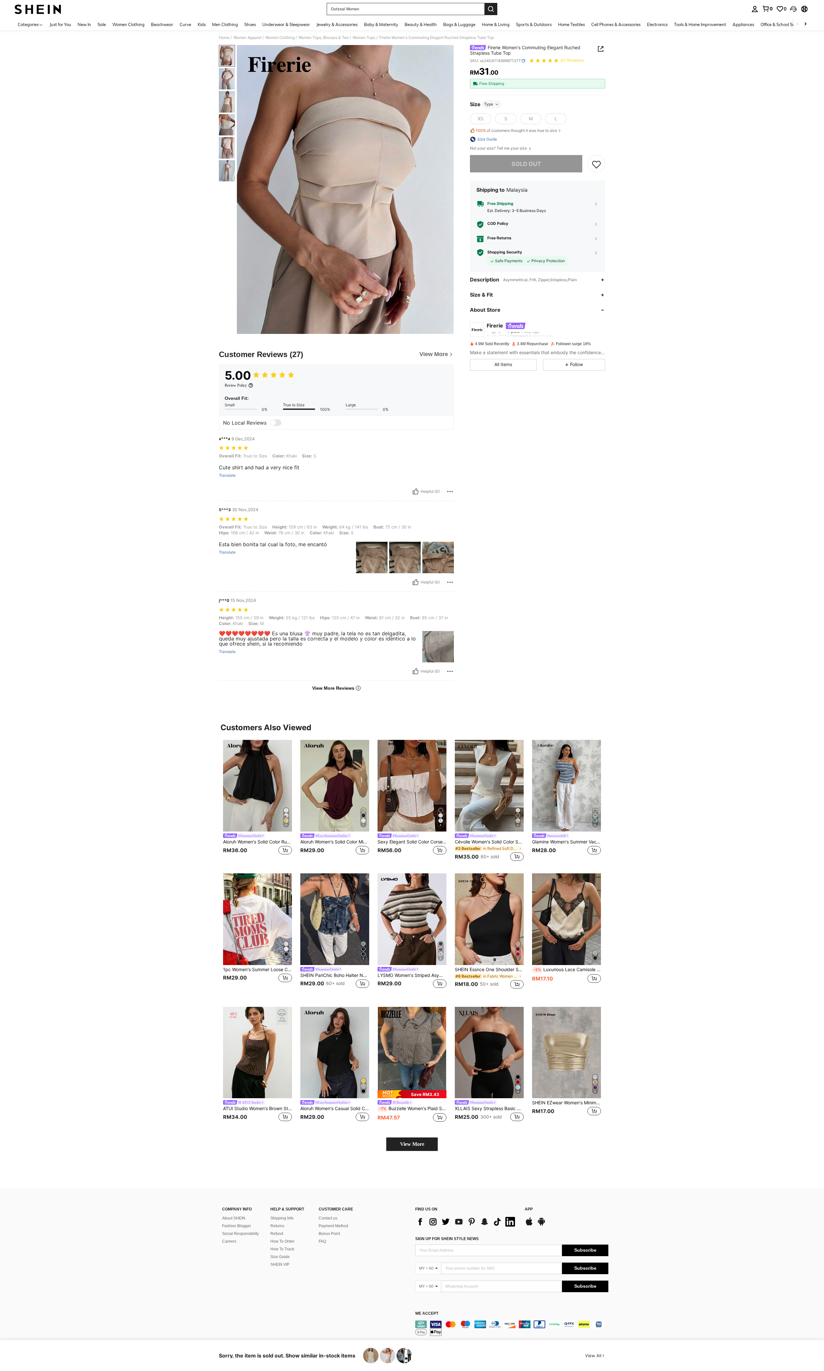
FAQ (322, 1241)
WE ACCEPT (426, 1313)
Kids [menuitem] (202, 24)
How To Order (282, 1241)
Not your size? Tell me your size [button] (499, 148)
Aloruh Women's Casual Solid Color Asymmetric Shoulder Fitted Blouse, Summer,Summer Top (334, 1108)
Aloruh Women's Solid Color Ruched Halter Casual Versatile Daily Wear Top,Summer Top (257, 841)
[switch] (275, 422)
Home (224, 37)
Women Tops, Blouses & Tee (323, 37)
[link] (767, 9)
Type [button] (488, 104)
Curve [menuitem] (185, 24)
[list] (466, 1222)
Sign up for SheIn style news (447, 1239)
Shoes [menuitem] (250, 24)
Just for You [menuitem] (60, 24)
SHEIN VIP (279, 1264)
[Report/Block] (450, 491)
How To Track (282, 1249)
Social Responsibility (240, 1233)
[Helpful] (415, 491)
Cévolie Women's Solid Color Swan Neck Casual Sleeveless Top (489, 841)
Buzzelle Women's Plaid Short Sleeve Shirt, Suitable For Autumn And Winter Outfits (412, 1108)
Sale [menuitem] (102, 24)
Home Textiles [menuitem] (571, 24)
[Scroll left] (797, 24)
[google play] (541, 1224)
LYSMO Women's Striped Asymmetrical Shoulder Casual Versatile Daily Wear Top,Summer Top (412, 975)
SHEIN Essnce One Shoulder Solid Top (489, 969)
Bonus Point (329, 1233)
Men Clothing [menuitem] (225, 24)
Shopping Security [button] (504, 252)
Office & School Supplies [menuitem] (783, 24)
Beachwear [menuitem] (162, 24)
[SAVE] (596, 164)
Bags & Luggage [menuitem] (459, 24)
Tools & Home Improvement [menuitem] (700, 24)
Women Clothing (280, 37)
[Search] (490, 9)
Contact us (328, 1218)
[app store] (529, 1224)
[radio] (480, 118)
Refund (276, 1233)
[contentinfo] (511, 1328)
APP (529, 1209)
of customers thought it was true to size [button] (516, 130)
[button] (793, 9)
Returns (277, 1226)
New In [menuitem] (84, 24)
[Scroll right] (805, 24)
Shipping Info (282, 1218)
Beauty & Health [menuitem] (421, 24)
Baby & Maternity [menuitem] (381, 24)
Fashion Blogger (236, 1226)
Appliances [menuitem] (743, 24)
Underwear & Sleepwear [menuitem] (286, 24)
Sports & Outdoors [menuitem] (534, 24)
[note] (412, 1094)
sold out (526, 164)
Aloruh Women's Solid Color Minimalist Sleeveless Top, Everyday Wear (334, 841)
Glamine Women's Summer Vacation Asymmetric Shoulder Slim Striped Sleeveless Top (566, 841)
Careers (229, 1241)
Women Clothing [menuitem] (128, 24)
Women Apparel (247, 37)
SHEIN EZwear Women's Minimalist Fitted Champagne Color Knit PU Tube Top (566, 1102)
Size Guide (280, 1257)
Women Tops (363, 37)
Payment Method (333, 1226)
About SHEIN (233, 1218)
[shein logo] (37, 9)
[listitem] (257, 801)
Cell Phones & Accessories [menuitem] (616, 24)
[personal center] (755, 9)
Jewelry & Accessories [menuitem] (337, 24)
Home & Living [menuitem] (496, 24)
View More (412, 1144)
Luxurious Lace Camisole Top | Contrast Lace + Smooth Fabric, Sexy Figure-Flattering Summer (567, 969)
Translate (227, 475)
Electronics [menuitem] (657, 24)
